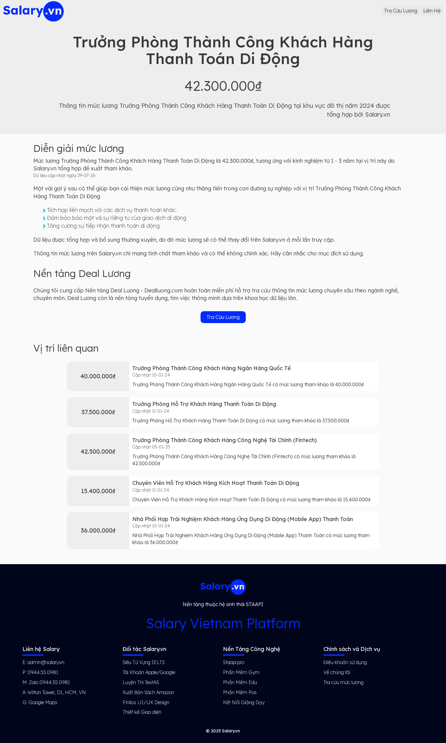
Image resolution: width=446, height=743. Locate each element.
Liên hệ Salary (40, 649)
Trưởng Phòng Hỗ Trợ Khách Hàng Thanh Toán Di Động (204, 403)
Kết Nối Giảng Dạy (244, 702)
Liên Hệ (432, 11)
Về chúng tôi (336, 672)
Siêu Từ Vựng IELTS (144, 662)
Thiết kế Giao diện (142, 712)
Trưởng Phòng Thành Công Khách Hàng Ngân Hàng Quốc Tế (211, 368)
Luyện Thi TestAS (141, 682)
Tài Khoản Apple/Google (149, 672)
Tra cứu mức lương (343, 682)
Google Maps (43, 702)
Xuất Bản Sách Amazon (148, 692)
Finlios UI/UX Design (146, 702)
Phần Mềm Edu (240, 682)
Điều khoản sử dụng (345, 662)
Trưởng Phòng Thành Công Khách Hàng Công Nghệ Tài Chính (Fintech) (224, 440)
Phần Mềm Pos (240, 692)
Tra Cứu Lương (400, 11)
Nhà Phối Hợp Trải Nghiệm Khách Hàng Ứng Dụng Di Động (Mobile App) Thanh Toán (242, 519)
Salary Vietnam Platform (223, 623)
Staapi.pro (233, 662)
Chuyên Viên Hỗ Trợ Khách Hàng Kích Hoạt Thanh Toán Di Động (215, 482)
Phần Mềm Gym (241, 672)
